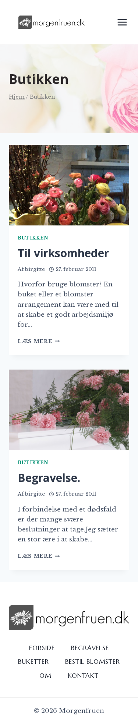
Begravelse (90, 648)
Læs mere (39, 341)
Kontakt (83, 676)
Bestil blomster (92, 661)
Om (45, 676)
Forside (42, 648)
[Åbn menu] (122, 22)
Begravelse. (49, 477)
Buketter (33, 661)
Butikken (33, 238)
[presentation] (69, 185)
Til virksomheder (63, 253)
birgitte (35, 269)
